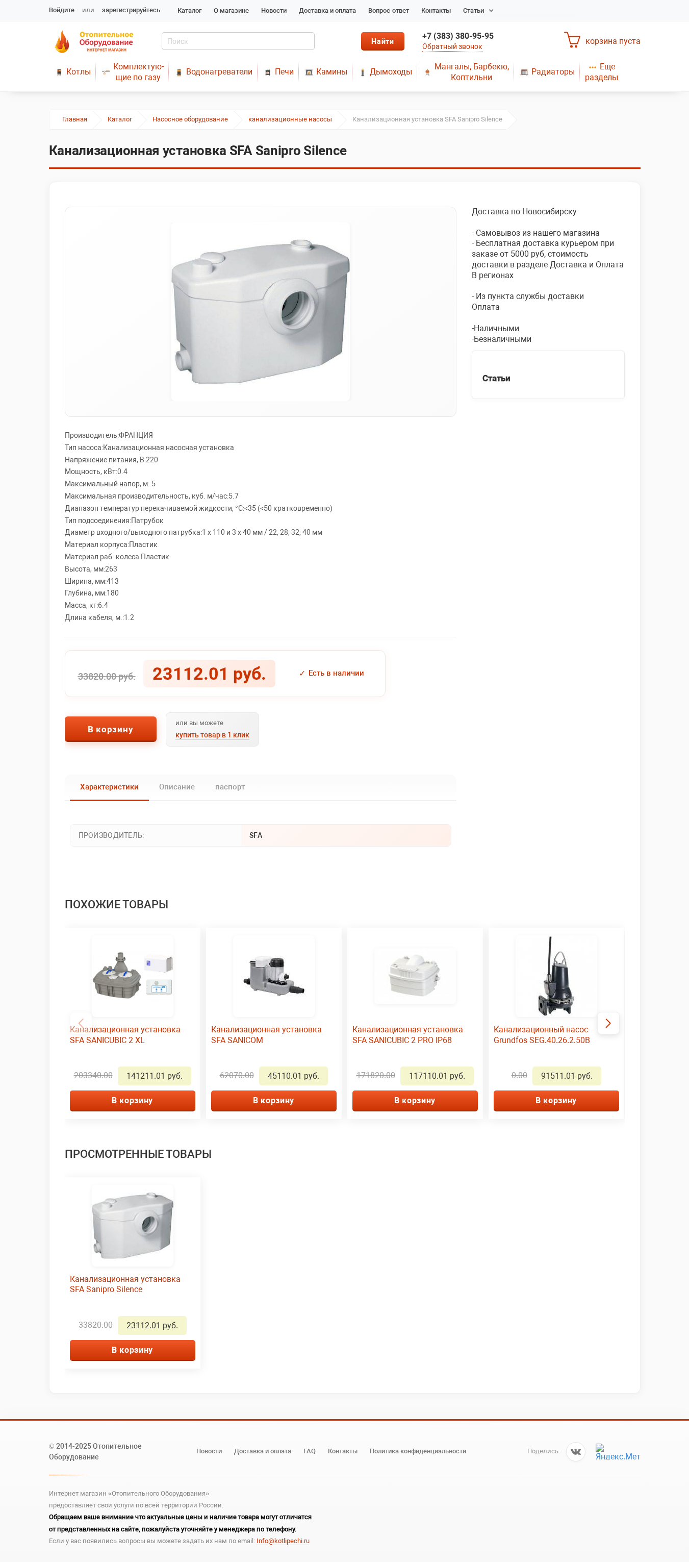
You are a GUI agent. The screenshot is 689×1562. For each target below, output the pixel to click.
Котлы (78, 72)
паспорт (230, 786)
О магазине (231, 10)
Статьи (473, 10)
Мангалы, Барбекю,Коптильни (472, 72)
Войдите (61, 10)
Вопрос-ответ (388, 10)
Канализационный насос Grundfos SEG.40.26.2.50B (542, 1035)
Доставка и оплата (327, 10)
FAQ (309, 1451)
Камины (331, 72)
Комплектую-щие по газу (138, 72)
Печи (284, 72)
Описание (177, 786)
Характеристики (109, 786)
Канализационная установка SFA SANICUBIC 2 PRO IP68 (407, 1035)
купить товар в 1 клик (212, 735)
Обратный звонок (452, 46)
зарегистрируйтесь (131, 10)
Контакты (436, 10)
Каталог (189, 10)
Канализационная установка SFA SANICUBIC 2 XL (125, 1035)
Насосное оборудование (190, 119)
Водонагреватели (219, 72)
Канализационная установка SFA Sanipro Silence (125, 1284)
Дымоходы (391, 72)
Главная (74, 119)
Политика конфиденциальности (418, 1451)
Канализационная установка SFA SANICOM (266, 1035)
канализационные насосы (290, 119)
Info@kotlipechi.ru (283, 1541)
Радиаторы (553, 72)
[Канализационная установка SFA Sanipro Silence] (261, 311)
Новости (274, 10)
